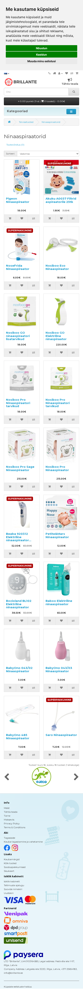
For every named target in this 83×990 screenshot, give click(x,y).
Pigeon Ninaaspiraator (17, 200)
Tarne (7, 815)
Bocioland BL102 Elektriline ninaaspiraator (18, 604)
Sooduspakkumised (14, 867)
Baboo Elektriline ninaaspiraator (59, 602)
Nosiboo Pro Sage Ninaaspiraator (20, 468)
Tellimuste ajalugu (14, 885)
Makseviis (9, 819)
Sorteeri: (10, 153)
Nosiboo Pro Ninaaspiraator (57, 468)
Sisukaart (9, 870)
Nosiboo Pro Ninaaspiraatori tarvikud (18, 403)
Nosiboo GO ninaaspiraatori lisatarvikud (18, 336)
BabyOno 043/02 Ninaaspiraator (19, 669)
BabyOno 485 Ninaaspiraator (17, 736)
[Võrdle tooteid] (71, 73)
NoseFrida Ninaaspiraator (17, 267)
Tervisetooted (26, 122)
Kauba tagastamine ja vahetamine (23, 841)
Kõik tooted (10, 863)
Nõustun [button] (41, 48)
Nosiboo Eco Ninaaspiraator (57, 267)
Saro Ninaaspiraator (61, 735)
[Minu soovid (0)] (66, 73)
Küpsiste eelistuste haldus (18, 986)
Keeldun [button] (41, 54)
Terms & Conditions (14, 827)
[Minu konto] (60, 73)
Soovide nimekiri (13, 889)
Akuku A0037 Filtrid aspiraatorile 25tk (61, 200)
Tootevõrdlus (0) (15, 144)
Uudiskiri (9, 893)
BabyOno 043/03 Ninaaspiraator (59, 669)
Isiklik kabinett (12, 881)
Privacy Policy (12, 823)
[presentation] (6, 777)
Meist (7, 807)
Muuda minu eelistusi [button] (41, 61)
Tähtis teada (10, 811)
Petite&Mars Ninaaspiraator (57, 535)
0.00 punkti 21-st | (42, 101)
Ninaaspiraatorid (51, 122)
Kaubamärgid (11, 859)
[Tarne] (54, 73)
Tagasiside (9, 837)
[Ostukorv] (77, 73)
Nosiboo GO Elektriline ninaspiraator (56, 336)
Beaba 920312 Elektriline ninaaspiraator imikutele (17, 538)
